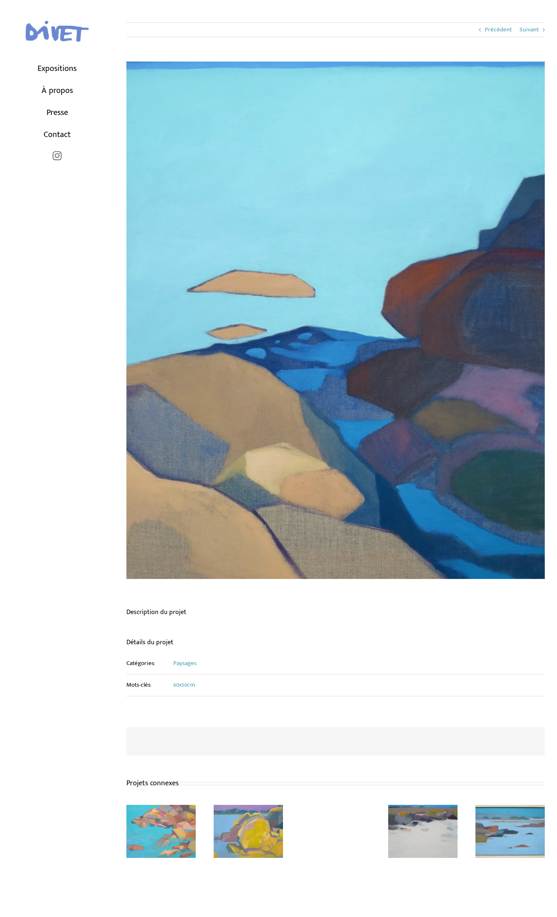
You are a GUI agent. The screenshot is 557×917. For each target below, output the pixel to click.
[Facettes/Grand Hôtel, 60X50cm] (248, 810)
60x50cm (184, 685)
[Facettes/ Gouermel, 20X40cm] (423, 810)
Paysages (185, 663)
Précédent (498, 29)
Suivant (529, 29)
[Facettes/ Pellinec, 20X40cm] (510, 810)
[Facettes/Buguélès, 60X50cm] (161, 810)
